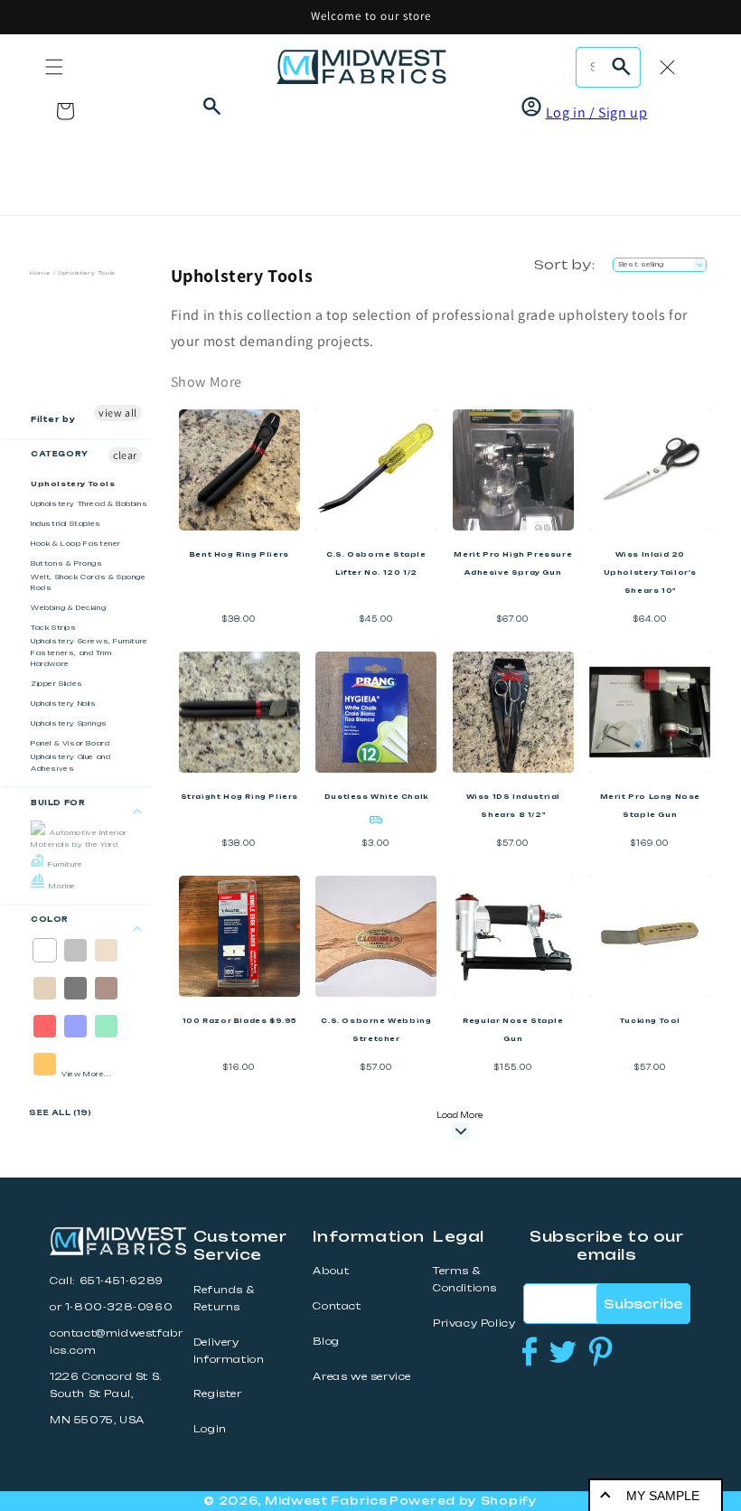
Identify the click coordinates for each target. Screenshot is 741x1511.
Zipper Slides (57, 684)
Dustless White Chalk (376, 797)
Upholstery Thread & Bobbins (89, 504)
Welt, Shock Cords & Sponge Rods (88, 583)
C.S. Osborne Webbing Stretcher (376, 1030)
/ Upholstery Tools (84, 272)
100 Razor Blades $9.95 (239, 1021)
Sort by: (564, 264)
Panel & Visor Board (70, 743)
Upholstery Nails (64, 703)
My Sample (662, 1495)
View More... (86, 1074)
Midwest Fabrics (326, 1500)
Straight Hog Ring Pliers (239, 797)
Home (40, 272)
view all (117, 412)
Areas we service (362, 1377)
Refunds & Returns (223, 1298)
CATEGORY (60, 453)
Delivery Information (229, 1351)
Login (210, 1429)
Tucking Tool (650, 1021)
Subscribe (643, 1303)
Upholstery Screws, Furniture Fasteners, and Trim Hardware (89, 652)
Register (217, 1394)
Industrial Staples (66, 524)
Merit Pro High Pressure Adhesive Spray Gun (513, 563)
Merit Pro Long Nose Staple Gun (650, 806)
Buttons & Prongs (67, 563)
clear (125, 455)
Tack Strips (54, 628)
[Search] (621, 67)
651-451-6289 (122, 1281)
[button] (54, 67)
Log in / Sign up (597, 112)
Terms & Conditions (465, 1279)
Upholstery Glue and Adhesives (70, 763)
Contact (337, 1306)
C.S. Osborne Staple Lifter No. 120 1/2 (376, 563)
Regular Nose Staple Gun (513, 1030)
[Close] (667, 67)
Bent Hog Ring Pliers (239, 554)
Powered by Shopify (463, 1500)
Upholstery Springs (69, 723)
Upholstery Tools (73, 484)
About (331, 1271)
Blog (326, 1341)
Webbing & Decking (68, 608)
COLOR (50, 919)
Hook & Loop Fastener (76, 544)
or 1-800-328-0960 (111, 1307)
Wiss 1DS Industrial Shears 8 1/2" (513, 806)
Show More (206, 381)
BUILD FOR (58, 802)
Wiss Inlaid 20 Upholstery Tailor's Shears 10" (650, 572)
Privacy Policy (474, 1323)
